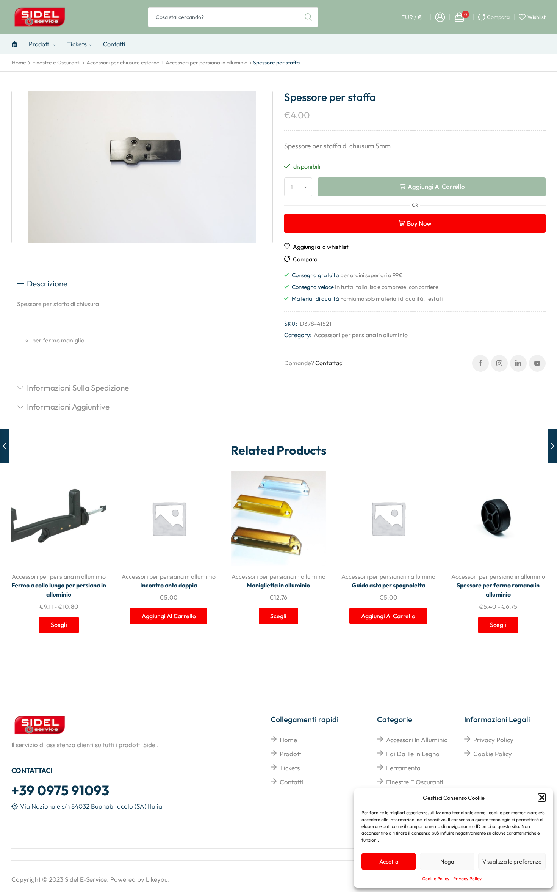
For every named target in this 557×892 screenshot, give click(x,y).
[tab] (142, 283)
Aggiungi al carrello (436, 186)
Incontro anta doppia (168, 585)
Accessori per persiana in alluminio (206, 62)
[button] (542, 797)
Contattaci (329, 363)
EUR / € (411, 17)
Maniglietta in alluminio (278, 585)
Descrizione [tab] (47, 283)
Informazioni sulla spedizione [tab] (78, 388)
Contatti (114, 44)
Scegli (92, 516)
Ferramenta (403, 768)
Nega (447, 861)
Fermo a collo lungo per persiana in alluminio (58, 589)
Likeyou (157, 879)
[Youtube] (537, 363)
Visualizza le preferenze (511, 861)
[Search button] (308, 17)
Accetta (389, 861)
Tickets (77, 44)
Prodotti (40, 44)
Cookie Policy (435, 878)
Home (19, 62)
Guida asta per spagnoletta (388, 585)
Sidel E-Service (86, 879)
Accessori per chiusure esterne (123, 62)
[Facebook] (480, 363)
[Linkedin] (518, 363)
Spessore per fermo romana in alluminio (498, 589)
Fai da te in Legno (413, 754)
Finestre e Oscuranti (56, 62)
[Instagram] (499, 363)
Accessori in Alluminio (417, 740)
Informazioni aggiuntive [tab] (68, 406)
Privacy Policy (467, 878)
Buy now (419, 223)
